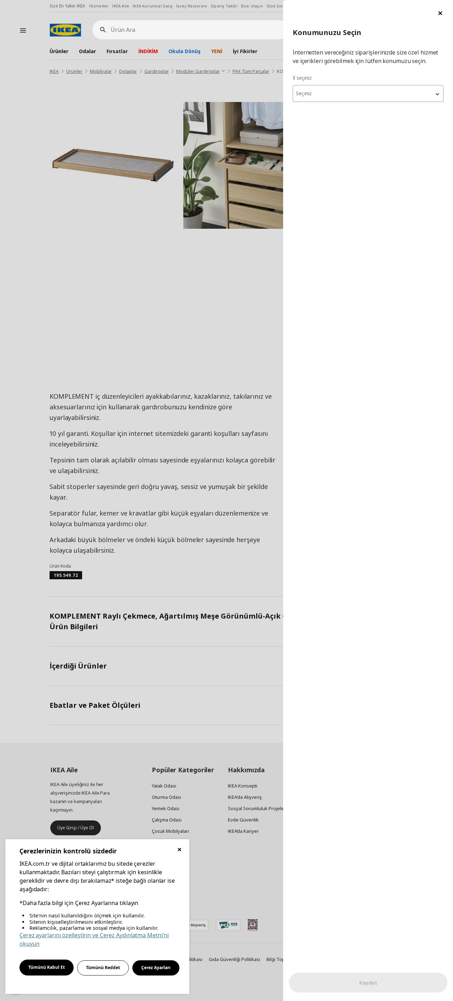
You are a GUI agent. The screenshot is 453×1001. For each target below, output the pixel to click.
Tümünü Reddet (103, 968)
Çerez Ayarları (156, 968)
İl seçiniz (302, 77)
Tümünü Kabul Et (46, 967)
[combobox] (368, 93)
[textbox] (368, 93)
